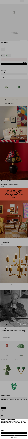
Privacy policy (2, 430)
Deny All (14, 435)
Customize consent (14, 437)
